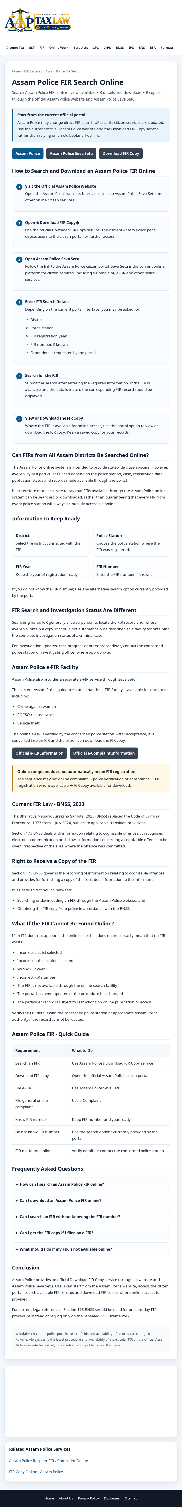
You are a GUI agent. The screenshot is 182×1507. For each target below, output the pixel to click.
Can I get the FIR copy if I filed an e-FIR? (56, 1232)
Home (16, 71)
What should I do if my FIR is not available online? (66, 1249)
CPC (96, 47)
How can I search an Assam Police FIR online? (62, 1184)
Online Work (59, 47)
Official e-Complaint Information (104, 753)
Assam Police (28, 153)
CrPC (107, 47)
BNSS (120, 47)
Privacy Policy (88, 1498)
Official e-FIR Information (39, 753)
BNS (142, 47)
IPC (131, 47)
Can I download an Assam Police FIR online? (60, 1200)
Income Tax (15, 47)
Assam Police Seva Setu (71, 153)
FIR (42, 47)
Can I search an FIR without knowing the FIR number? (70, 1216)
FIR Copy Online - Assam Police (36, 1471)
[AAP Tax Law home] (37, 20)
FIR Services (33, 71)
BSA (153, 47)
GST (32, 47)
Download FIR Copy (121, 153)
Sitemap (131, 1498)
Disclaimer (112, 1498)
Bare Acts (80, 47)
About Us (66, 1498)
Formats (167, 47)
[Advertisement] (91, 1402)
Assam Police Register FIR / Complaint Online (48, 1460)
